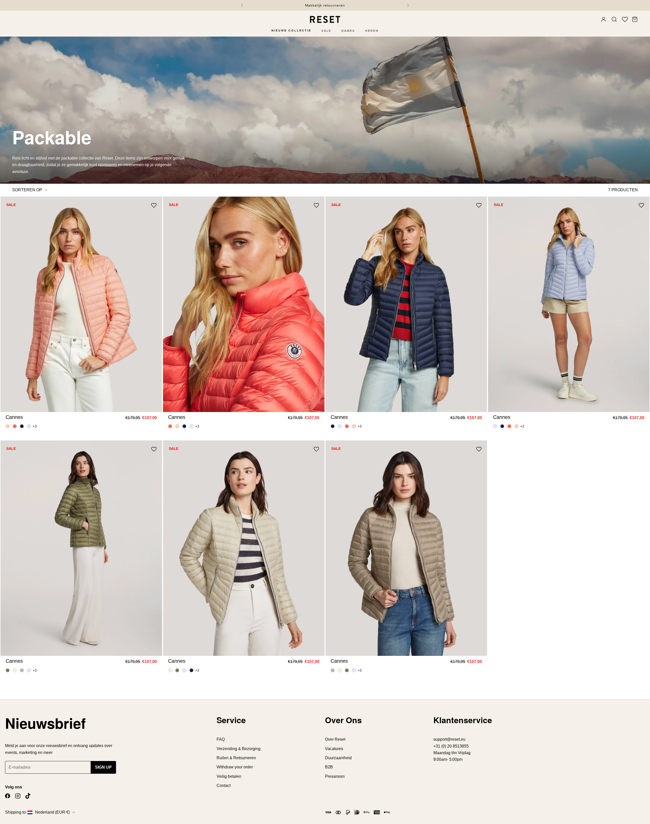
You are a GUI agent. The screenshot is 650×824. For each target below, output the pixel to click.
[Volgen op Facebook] (7, 796)
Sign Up (103, 767)
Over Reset (335, 739)
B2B (329, 767)
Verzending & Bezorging (239, 749)
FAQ (221, 739)
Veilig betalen (229, 776)
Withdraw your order (235, 767)
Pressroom (335, 776)
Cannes (14, 417)
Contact (224, 785)
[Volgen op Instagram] (17, 796)
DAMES (348, 30)
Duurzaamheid (338, 758)
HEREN (372, 30)
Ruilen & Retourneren (236, 758)
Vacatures (334, 749)
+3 (35, 426)
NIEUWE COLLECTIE (291, 30)
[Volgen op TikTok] (27, 796)
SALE (326, 30)
